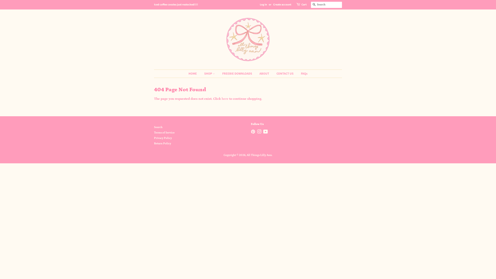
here (225, 99)
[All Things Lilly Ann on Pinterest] (253, 132)
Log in (263, 5)
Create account (282, 5)
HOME (193, 73)
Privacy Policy (163, 138)
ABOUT (264, 73)
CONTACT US (285, 73)
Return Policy (162, 143)
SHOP (208, 73)
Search (158, 127)
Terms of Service (164, 132)
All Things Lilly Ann (259, 155)
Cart (304, 5)
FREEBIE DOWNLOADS (237, 73)
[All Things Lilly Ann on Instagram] (259, 132)
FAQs (304, 73)
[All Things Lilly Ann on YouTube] (265, 132)
